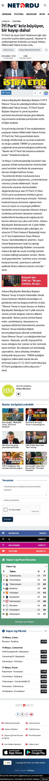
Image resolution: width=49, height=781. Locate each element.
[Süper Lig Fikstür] (45, 631)
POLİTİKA (18, 14)
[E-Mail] (18, 394)
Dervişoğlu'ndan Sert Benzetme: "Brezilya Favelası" (35, 468)
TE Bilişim (30, 770)
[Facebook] (18, 714)
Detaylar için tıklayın (24, 622)
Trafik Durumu (34, 729)
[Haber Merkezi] (8, 390)
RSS (8, 763)
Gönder (7, 519)
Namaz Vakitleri (11, 729)
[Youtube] (31, 714)
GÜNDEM (6, 14)
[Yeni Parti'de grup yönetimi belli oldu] (12, 437)
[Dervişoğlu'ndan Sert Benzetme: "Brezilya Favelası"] (36, 458)
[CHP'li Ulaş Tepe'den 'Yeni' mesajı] (36, 437)
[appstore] (13, 753)
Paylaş (7, 93)
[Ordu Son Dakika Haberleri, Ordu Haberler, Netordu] (23, 5)
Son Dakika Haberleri (12, 744)
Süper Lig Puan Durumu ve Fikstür (12, 736)
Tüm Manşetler (35, 735)
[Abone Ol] (46, 93)
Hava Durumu (34, 723)
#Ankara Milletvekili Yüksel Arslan (29, 50)
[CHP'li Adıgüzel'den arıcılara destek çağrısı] (12, 458)
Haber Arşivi (34, 744)
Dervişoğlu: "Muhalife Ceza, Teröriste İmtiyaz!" (11, 425)
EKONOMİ (31, 14)
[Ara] (45, 5)
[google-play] (36, 753)
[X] (22, 714)
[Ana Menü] (3, 6)
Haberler (6, 21)
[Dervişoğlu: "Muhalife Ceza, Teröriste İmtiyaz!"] (12, 415)
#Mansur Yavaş (8, 50)
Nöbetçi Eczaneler (12, 723)
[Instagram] (27, 714)
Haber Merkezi (23, 389)
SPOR (42, 14)
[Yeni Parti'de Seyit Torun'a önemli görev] (36, 415)
